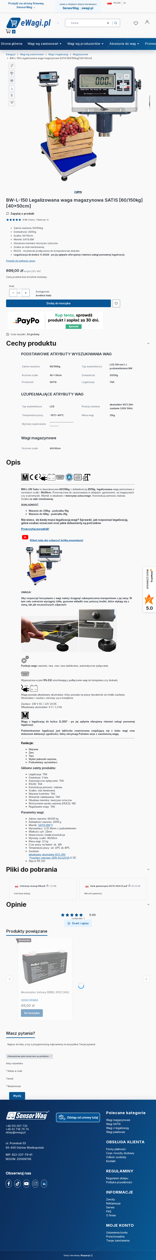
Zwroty (110, 1199)
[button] (115, 23)
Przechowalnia (115, 1236)
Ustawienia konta (116, 1232)
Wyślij (17, 1095)
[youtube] (26, 1183)
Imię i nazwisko (14, 1063)
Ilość (11, 286)
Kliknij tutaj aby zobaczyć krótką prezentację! (56, 540)
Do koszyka (32, 1013)
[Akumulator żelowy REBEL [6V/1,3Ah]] (45, 965)
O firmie (111, 1215)
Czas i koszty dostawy (120, 1153)
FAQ (108, 1211)
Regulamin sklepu (117, 1178)
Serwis (110, 1207)
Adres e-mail (15, 1070)
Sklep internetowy (77, 1255)
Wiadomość (14, 1086)
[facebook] (9, 1184)
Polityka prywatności (119, 1182)
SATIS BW (44, 825)
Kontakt (110, 1161)
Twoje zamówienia (118, 1240)
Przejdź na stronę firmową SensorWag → (26, 5)
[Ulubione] (136, 23)
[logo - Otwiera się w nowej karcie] (28, 1115)
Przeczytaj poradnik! (35, 529)
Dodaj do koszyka (58, 303)
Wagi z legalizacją (58, 54)
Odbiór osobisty (116, 1157)
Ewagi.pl (10, 54)
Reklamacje (113, 1203)
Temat (9, 1078)
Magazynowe (80, 54)
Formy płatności (116, 1149)
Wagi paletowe (115, 1132)
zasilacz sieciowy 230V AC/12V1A (50, 857)
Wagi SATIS (113, 1124)
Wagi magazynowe (118, 1120)
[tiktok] (17, 1184)
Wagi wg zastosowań (32, 54)
